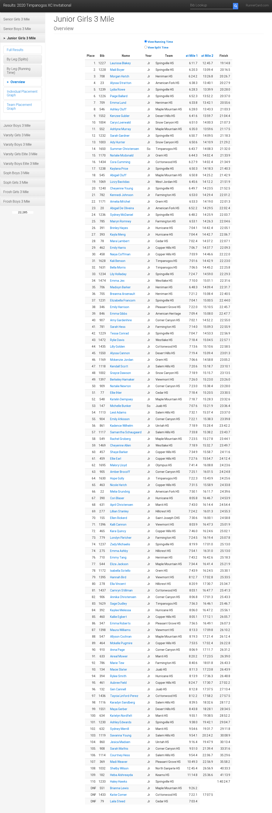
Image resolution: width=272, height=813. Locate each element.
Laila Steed (117, 801)
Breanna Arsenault (122, 294)
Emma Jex (117, 281)
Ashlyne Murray (120, 129)
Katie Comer (118, 795)
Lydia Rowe (117, 89)
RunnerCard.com (257, 5)
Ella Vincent (118, 584)
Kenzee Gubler (120, 116)
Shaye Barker (119, 452)
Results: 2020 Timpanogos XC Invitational (37, 5)
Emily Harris (118, 248)
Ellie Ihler (116, 393)
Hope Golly (117, 478)
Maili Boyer (117, 70)
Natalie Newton (120, 386)
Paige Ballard (119, 96)
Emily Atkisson (120, 419)
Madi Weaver (119, 762)
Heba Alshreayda (121, 775)
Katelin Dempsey (121, 399)
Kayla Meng (118, 234)
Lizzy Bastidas (119, 182)
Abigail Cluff (118, 175)
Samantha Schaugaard (126, 432)
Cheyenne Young (121, 188)
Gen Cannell (118, 689)
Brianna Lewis (119, 788)
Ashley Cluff (118, 109)
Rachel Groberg (120, 439)
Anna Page (117, 650)
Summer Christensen (124, 149)
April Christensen (121, 505)
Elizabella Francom (122, 300)
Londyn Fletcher (121, 538)
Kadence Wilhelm (121, 426)
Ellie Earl (115, 459)
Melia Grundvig (120, 491)
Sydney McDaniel (121, 215)
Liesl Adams (118, 412)
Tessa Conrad (119, 333)
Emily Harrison (119, 307)
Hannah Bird (118, 577)
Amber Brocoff (120, 472)
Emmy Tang (118, 557)
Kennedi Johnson (121, 195)
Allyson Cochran (121, 636)
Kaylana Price (119, 169)
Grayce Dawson (120, 373)
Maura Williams (120, 630)
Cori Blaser (117, 498)
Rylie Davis (117, 340)
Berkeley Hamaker (122, 379)
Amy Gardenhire (121, 320)
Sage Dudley (118, 603)
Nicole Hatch (118, 485)
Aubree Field (118, 683)
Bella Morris (118, 267)
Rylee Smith (118, 676)
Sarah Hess (117, 327)
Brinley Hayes (119, 228)
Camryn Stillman (121, 590)
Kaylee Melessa (120, 610)
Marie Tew (117, 663)
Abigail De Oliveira (122, 208)
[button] (22, 19)
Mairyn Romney (120, 221)
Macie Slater (118, 669)
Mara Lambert (119, 241)
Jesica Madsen (120, 742)
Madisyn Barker (120, 287)
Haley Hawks (118, 781)
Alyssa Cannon (120, 353)
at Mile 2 (207, 56)
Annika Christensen (123, 597)
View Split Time (158, 47)
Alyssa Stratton (120, 83)
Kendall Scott (119, 366)
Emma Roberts (120, 623)
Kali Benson (117, 261)
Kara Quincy (118, 531)
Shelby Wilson (119, 768)
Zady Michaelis (120, 544)
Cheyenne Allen (120, 445)
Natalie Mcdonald (121, 155)
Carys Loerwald (120, 122)
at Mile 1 (192, 56)
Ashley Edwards (120, 722)
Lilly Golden (117, 346)
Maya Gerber (118, 709)
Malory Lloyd (118, 465)
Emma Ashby (119, 551)
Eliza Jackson (119, 564)
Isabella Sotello (120, 571)
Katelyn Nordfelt (121, 716)
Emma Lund (118, 103)
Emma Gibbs (118, 314)
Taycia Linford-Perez (124, 696)
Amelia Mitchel (120, 201)
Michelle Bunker (120, 406)
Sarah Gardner (120, 136)
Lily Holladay (118, 274)
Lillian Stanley (119, 511)
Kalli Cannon (118, 524)
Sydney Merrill (119, 729)
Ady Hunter (117, 142)
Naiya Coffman (120, 254)
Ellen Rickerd (118, 518)
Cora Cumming (120, 162)
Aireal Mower (119, 656)
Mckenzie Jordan (121, 360)
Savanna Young (120, 735)
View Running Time (160, 42)
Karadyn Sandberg (122, 702)
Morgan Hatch (119, 76)
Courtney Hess (120, 755)
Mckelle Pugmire (121, 643)
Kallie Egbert (118, 617)
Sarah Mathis (119, 748)
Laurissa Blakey (120, 63)
